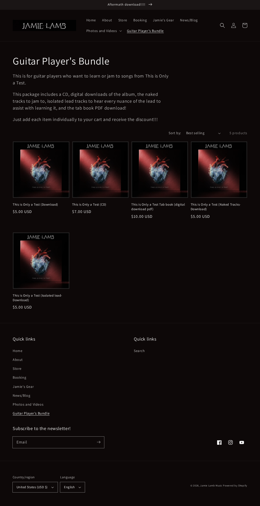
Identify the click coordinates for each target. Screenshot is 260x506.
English (69, 487)
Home (17, 350)
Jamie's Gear (23, 386)
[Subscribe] (98, 442)
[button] (222, 25)
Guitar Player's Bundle (31, 413)
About (18, 359)
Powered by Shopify (235, 485)
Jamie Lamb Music (211, 485)
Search (139, 350)
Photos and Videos (28, 404)
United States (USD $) (32, 487)
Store (17, 368)
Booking (19, 377)
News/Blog (21, 395)
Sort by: (175, 133)
